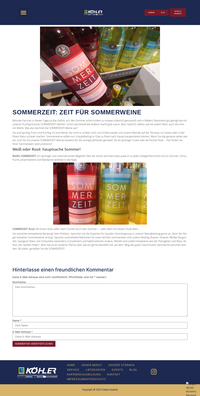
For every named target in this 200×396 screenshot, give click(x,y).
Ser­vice (73, 369)
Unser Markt (91, 365)
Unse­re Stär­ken (121, 365)
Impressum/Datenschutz (86, 379)
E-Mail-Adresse (22, 332)
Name (16, 320)
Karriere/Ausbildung (84, 374)
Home (71, 365)
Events (117, 369)
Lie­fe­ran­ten (95, 369)
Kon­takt (113, 374)
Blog (133, 369)
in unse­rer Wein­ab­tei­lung (146, 233)
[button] (23, 12)
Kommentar (19, 282)
